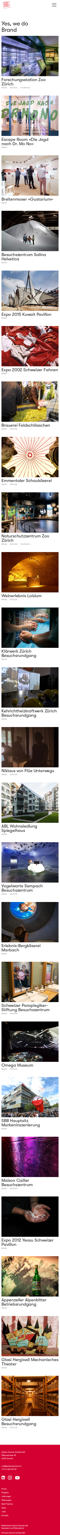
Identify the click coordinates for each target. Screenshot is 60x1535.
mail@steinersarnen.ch (11, 1466)
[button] (54, 5)
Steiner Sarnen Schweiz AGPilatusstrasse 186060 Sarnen (13, 1455)
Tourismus (25, 88)
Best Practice (7, 1504)
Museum (13, 88)
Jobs (3, 1511)
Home (4, 1489)
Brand (4, 88)
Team (3, 1508)
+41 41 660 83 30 (9, 1469)
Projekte (4, 1492)
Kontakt (4, 1515)
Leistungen (6, 1496)
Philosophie (6, 1500)
